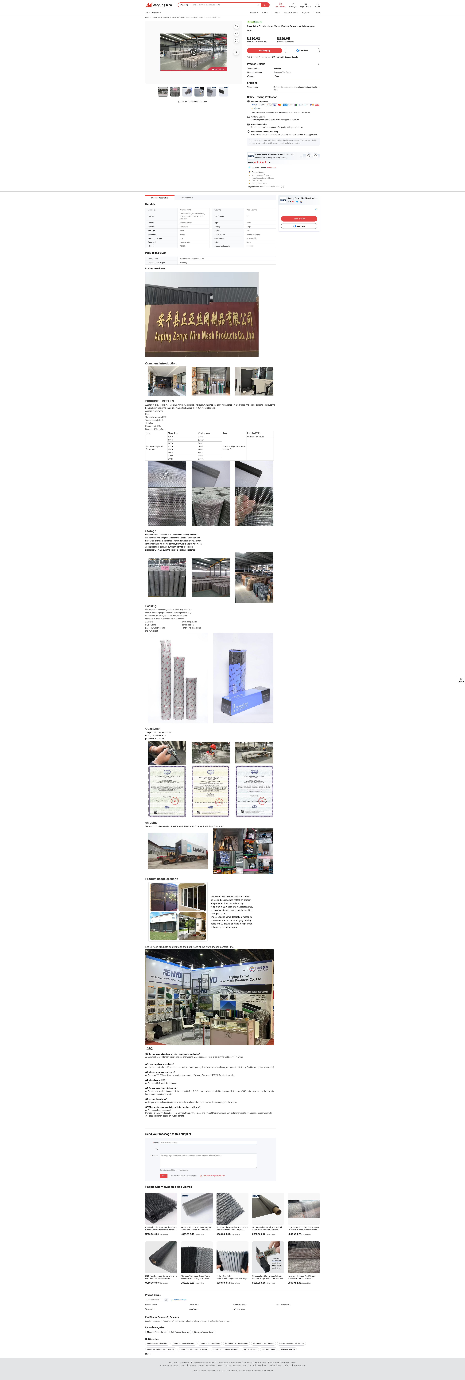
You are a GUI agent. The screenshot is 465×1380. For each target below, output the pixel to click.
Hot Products (173, 1362)
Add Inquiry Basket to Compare (194, 101)
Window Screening (197, 17)
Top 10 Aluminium (250, 1349)
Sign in (317, 6)
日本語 (259, 1365)
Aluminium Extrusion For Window (291, 1343)
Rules (318, 12)
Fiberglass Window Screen (204, 1332)
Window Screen (151, 1304)
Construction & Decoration (160, 17)
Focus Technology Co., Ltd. (217, 1370)
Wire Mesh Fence (282, 1304)
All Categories (154, 12)
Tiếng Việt (287, 1365)
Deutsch (228, 1365)
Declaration (257, 1370)
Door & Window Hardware (180, 17)
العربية (245, 1365)
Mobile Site (285, 1362)
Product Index (274, 1362)
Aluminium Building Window (263, 1343)
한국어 (252, 1365)
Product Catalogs (179, 1300)
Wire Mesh (149, 1309)
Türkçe (280, 1365)
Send (164, 1176)
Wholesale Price (236, 1362)
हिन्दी (265, 1365)
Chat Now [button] (303, 50)
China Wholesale (222, 1362)
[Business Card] (316, 208)
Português (192, 1365)
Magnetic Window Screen (156, 1332)
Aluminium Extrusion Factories (236, 1343)
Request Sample (291, 57)
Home (147, 17)
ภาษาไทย (272, 1365)
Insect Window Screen (213, 17)
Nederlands (237, 1365)
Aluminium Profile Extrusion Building (160, 1349)
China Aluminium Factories (157, 1343)
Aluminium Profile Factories (209, 1343)
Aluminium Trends (268, 1349)
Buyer (264, 12)
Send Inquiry (264, 50)
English (176, 1365)
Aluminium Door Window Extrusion (225, 1349)
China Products (185, 1362)
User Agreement (246, 1370)
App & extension (290, 12)
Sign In (251, 186)
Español (183, 1365)
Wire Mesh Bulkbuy (288, 1349)
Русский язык (210, 1365)
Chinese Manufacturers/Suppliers (204, 1362)
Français (201, 1365)
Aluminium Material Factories (183, 1343)
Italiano (220, 1365)
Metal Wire (193, 1309)
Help (276, 12)
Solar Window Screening (180, 1332)
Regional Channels (261, 1362)
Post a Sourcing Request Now (212, 1176)
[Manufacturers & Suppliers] (158, 5)
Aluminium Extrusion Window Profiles (193, 1349)
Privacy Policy (268, 1370)
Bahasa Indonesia (300, 1365)
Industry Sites (248, 1362)
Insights (293, 1362)
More (147, 1354)
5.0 (289, 202)
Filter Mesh (193, 1304)
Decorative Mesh (238, 1304)
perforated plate (238, 1309)
